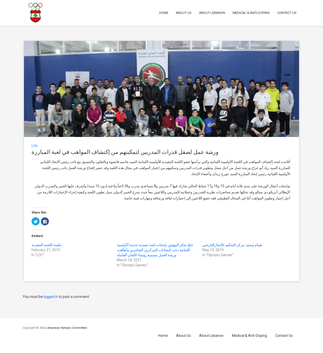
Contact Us (287, 13)
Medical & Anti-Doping (251, 13)
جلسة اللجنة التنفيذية (47, 245)
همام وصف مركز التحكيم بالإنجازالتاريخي (232, 245)
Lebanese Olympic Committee (66, 328)
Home (163, 13)
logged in (51, 297)
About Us (184, 13)
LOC (35, 146)
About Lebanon (212, 13)
